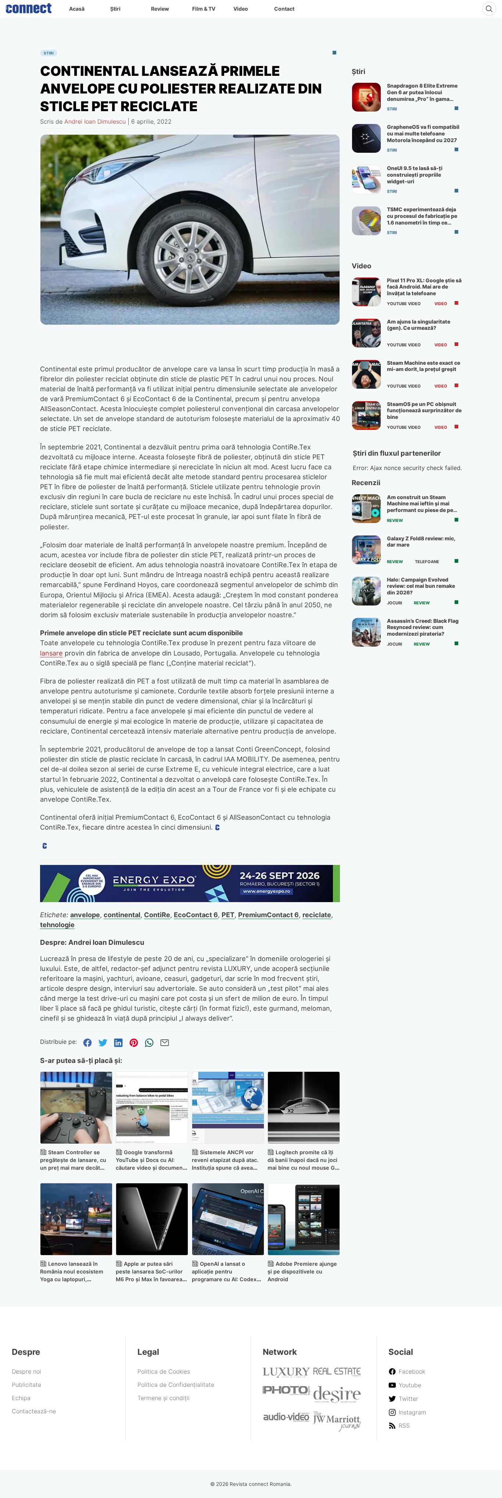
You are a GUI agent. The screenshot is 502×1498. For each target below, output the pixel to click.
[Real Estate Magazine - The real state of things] (337, 1374)
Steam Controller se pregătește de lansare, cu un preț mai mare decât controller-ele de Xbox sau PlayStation (75, 1167)
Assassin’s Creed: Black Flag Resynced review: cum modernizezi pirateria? (423, 627)
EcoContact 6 (196, 915)
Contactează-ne (34, 1411)
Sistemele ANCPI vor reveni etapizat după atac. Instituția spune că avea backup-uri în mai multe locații (225, 1167)
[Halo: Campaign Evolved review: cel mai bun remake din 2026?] (366, 591)
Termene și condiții (163, 1398)
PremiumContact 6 (268, 915)
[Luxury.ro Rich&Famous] (286, 1375)
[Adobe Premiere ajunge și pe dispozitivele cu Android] (304, 1219)
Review (160, 9)
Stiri (49, 53)
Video (240, 9)
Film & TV (203, 9)
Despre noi (26, 1371)
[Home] (28, 6)
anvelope (85, 915)
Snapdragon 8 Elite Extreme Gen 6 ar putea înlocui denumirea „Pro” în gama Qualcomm (422, 95)
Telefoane (427, 561)
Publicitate (26, 1384)
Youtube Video (404, 303)
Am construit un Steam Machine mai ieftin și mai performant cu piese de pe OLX (420, 507)
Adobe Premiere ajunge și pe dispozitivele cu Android (302, 1271)
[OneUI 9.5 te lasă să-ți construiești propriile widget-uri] (366, 179)
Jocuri (394, 602)
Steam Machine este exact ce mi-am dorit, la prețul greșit (423, 366)
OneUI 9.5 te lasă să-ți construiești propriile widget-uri (414, 174)
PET (228, 915)
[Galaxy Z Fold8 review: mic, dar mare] (366, 550)
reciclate (316, 915)
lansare (51, 653)
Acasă (77, 9)
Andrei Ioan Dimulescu (95, 121)
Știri (115, 9)
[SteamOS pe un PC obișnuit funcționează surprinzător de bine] (366, 415)
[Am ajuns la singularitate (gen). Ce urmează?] (366, 333)
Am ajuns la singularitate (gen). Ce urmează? (418, 324)
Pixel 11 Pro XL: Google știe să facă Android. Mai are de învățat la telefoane (424, 286)
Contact (284, 9)
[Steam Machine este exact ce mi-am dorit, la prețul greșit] (366, 374)
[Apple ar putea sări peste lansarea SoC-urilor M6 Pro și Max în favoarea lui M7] (152, 1219)
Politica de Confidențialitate (175, 1384)
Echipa (21, 1398)
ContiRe (157, 915)
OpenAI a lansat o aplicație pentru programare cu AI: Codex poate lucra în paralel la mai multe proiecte (227, 1279)
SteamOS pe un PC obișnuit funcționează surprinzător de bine (424, 410)
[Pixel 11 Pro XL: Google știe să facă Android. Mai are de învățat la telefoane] (366, 292)
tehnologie (57, 925)
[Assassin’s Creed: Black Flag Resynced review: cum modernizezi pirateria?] (366, 632)
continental (122, 915)
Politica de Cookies (163, 1371)
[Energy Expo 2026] (190, 900)
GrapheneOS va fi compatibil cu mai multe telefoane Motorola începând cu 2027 (423, 133)
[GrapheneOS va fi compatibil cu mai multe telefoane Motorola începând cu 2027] (366, 138)
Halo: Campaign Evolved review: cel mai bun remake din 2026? (421, 586)
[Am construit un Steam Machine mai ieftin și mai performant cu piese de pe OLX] (366, 508)
